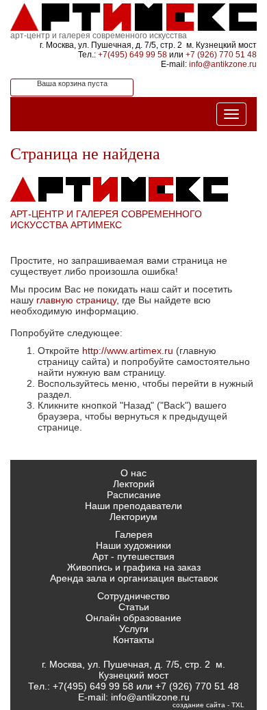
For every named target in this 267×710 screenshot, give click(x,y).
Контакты (133, 639)
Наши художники (133, 545)
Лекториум (133, 516)
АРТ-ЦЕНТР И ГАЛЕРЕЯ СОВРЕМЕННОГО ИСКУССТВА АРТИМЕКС (106, 219)
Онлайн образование (133, 617)
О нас (133, 472)
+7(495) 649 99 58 (132, 54)
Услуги (134, 628)
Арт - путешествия (133, 556)
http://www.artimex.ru (127, 350)
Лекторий (134, 483)
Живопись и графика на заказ (134, 567)
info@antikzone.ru (223, 64)
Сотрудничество (133, 595)
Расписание (134, 494)
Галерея (134, 534)
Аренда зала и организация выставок (134, 578)
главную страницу (76, 300)
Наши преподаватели (133, 505)
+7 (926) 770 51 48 (221, 54)
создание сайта (199, 705)
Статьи (133, 606)
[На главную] (133, 15)
